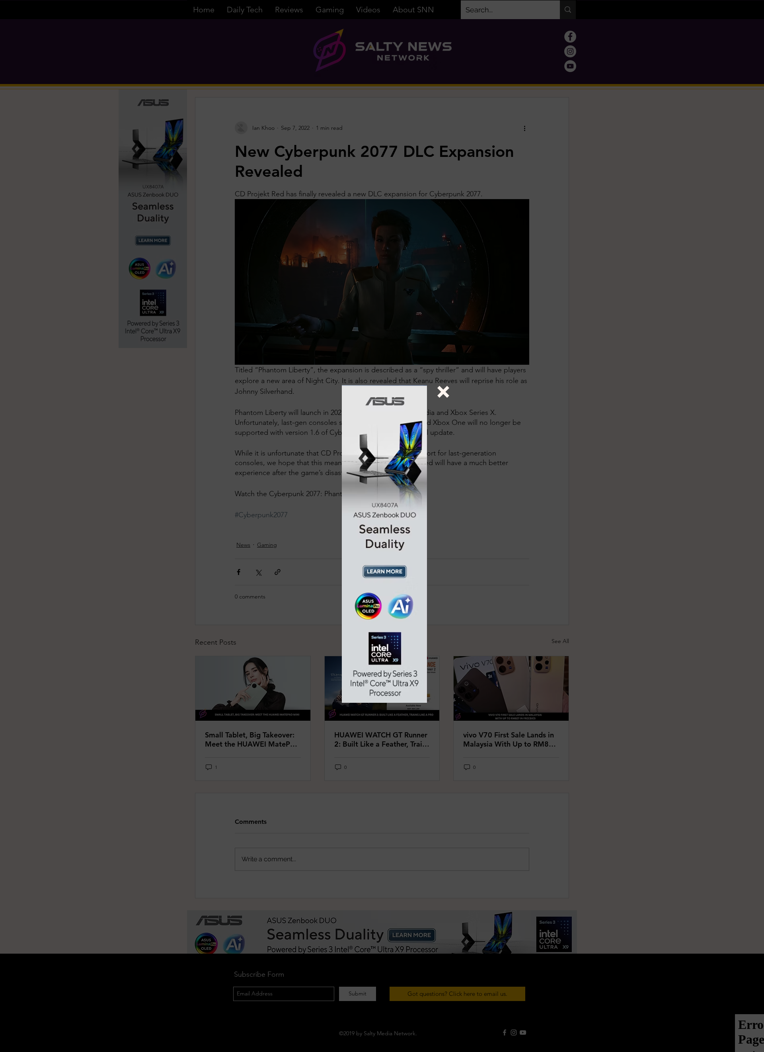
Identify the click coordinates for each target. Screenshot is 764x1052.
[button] (443, 392)
